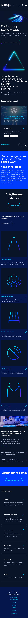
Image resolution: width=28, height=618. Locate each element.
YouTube (14, 607)
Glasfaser (6, 136)
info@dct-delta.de (14, 599)
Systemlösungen (5, 223)
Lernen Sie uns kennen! (6, 183)
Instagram (14, 604)
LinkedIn (14, 602)
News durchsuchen (5, 144)
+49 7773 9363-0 (14, 597)
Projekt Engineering (6, 446)
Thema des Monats (14, 136)
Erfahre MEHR (14, 205)
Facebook (14, 605)
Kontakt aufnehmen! (11, 42)
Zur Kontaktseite (14, 480)
